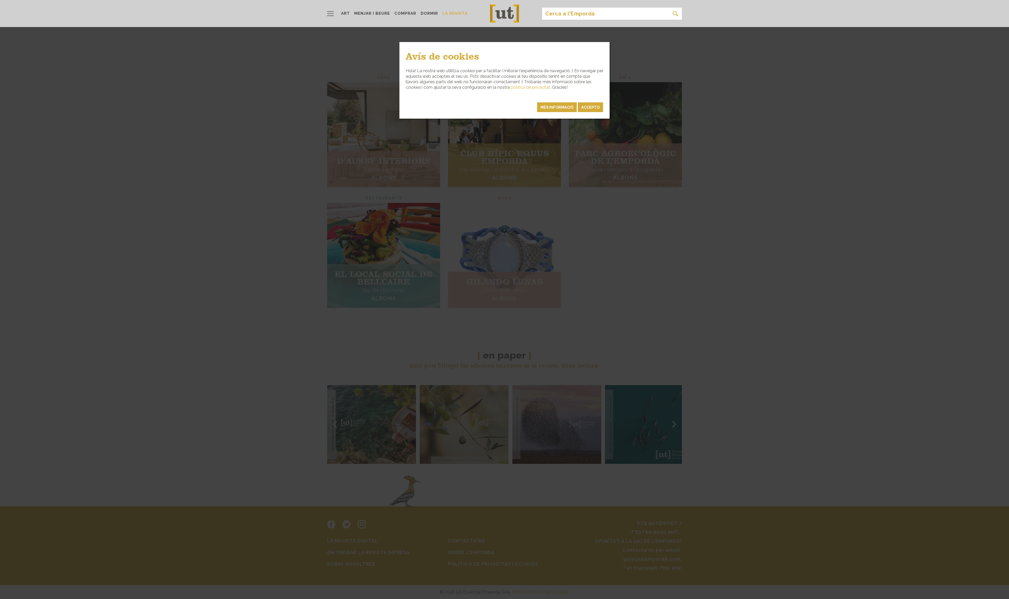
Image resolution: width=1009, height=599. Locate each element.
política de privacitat (530, 87)
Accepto (590, 107)
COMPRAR (405, 13)
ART (345, 13)
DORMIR (429, 13)
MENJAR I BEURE (372, 13)
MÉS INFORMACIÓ (556, 107)
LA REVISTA (455, 13)
